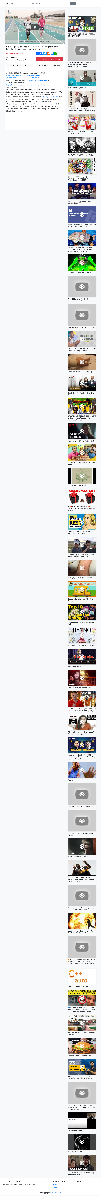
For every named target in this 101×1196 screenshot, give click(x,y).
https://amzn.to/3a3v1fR (38, 80)
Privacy (55, 1187)
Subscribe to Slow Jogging (50, 59)
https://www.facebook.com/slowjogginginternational (25, 85)
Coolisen (9, 3)
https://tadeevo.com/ (50, 97)
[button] (73, 3)
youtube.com (56, 1193)
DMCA (54, 1185)
